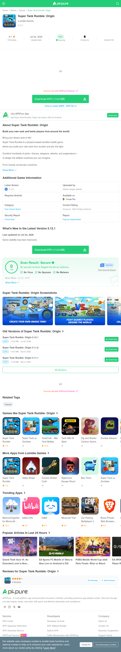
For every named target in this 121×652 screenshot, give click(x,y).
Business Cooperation (108, 630)
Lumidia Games (26, 20)
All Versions (60, 369)
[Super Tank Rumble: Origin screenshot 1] (80, 311)
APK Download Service (13, 630)
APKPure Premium (11, 635)
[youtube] (19, 607)
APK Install (8, 620)
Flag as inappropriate (72, 219)
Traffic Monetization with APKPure (62, 635)
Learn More (49, 647)
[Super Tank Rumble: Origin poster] (28, 311)
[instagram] (9, 607)
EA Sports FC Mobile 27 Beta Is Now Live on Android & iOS (55, 561)
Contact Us (103, 625)
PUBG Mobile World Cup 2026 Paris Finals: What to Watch (91, 561)
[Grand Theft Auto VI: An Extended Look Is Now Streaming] (20, 546)
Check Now (9, 219)
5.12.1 (11, 189)
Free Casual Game (13, 209)
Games (13, 10)
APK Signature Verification (15, 625)
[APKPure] (60, 4)
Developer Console (55, 620)
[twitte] (14, 607)
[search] (117, 3)
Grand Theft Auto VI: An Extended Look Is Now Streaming (15, 561)
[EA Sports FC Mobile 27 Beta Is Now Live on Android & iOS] (56, 546)
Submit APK (52, 630)
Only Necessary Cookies (105, 644)
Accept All (86, 644)
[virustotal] (53, 262)
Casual (22, 10)
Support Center (105, 635)
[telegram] (4, 607)
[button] (60, 38)
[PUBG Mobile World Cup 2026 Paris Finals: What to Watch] (93, 546)
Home (5, 10)
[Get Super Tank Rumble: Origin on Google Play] (69, 199)
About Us (102, 620)
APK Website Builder (56, 625)
